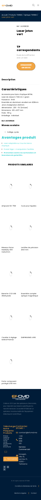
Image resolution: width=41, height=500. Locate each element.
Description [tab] (8, 79)
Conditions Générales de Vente (25, 486)
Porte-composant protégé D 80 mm (9, 382)
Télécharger (12, 459)
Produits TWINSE (15, 15)
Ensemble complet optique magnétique (29, 294)
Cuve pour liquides (28, 206)
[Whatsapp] (4, 469)
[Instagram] (8, 467)
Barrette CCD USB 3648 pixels (9, 294)
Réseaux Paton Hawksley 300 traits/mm (8, 249)
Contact (34, 493)
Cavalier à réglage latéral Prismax (9, 338)
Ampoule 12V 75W (9, 206)
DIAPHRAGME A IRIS (28, 337)
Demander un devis (26, 66)
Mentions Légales (20, 493)
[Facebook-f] (4, 467)
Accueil (5, 15)
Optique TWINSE (30, 15)
